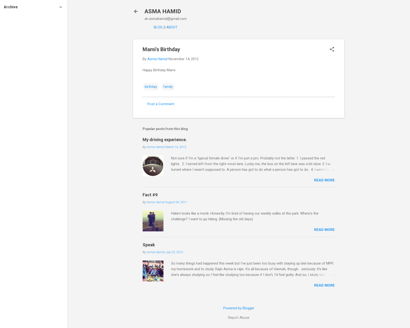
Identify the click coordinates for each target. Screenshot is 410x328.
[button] (332, 49)
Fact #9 (150, 194)
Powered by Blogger (238, 308)
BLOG (158, 27)
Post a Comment (160, 104)
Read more (324, 180)
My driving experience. (165, 139)
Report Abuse (238, 317)
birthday (151, 87)
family (168, 87)
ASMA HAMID (162, 11)
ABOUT (171, 27)
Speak (149, 244)
